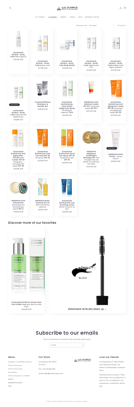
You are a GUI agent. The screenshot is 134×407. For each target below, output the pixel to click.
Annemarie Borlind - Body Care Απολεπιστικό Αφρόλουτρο (18, 114)
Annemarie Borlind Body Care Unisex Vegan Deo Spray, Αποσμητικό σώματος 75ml (67, 107)
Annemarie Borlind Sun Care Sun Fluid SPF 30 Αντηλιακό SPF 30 (42, 155)
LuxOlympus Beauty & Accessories (61, 401)
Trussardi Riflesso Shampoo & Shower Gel (43, 104)
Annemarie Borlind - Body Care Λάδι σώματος (18, 55)
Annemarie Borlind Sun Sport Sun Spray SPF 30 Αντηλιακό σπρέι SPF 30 (67, 156)
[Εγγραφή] (82, 345)
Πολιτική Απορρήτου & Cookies (19, 376)
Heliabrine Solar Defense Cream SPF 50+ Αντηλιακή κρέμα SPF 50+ (91, 105)
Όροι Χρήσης (12, 372)
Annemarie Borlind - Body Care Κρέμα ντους (42, 63)
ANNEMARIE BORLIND (15, 383)
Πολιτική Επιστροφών (15, 369)
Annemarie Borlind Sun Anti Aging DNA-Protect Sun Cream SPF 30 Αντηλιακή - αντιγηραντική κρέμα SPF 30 (18, 159)
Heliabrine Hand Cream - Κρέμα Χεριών (115, 156)
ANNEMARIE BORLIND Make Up (86, 309)
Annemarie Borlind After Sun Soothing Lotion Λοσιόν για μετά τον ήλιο (67, 205)
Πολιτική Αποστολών (15, 365)
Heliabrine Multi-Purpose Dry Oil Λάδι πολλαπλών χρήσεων (42, 204)
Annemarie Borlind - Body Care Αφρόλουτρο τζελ (91, 64)
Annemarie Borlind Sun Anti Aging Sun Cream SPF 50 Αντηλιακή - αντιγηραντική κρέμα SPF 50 (116, 107)
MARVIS (10, 379)
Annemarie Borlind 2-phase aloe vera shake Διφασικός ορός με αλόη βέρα (26, 304)
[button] (10, 8)
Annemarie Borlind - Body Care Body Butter (67, 63)
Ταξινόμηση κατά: (81, 25)
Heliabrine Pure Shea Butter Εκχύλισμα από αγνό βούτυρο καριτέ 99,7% (18, 205)
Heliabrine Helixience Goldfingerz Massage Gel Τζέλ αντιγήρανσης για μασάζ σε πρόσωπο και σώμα (91, 158)
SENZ (9, 386)
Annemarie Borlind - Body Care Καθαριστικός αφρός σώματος (116, 64)
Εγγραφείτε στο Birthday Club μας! (20, 362)
